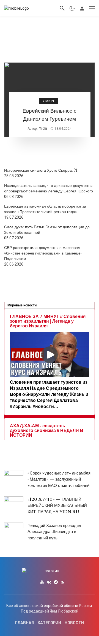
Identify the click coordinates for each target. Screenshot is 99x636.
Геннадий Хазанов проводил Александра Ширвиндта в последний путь (54, 531)
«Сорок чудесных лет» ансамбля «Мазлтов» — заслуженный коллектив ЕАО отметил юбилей (59, 479)
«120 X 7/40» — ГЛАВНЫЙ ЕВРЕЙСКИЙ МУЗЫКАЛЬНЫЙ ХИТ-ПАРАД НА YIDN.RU (57, 505)
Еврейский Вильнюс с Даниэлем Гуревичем (49, 115)
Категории (49, 623)
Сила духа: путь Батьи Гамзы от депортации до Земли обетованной (47, 229)
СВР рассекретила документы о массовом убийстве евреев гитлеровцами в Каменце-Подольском (43, 253)
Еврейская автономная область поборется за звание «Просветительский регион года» (45, 209)
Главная (24, 623)
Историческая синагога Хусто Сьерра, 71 (41, 170)
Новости (74, 623)
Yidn (43, 128)
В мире (48, 101)
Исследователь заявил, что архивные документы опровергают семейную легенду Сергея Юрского (48, 188)
